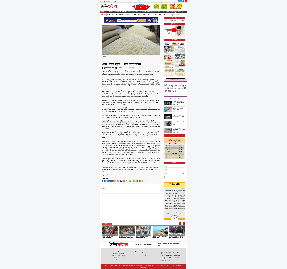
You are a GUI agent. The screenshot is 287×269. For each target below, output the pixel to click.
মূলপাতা (104, 15)
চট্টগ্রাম (108, 15)
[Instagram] (118, 181)
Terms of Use (149, 254)
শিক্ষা (160, 15)
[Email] (129, 181)
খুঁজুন (183, 20)
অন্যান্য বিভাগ (176, 15)
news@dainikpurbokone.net (146, 252)
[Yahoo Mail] (121, 181)
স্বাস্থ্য (121, 259)
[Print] (124, 181)
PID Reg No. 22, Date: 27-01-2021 (145, 256)
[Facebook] (103, 181)
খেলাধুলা (139, 15)
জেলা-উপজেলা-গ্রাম (120, 15)
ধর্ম (171, 15)
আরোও (174, 135)
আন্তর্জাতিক (127, 15)
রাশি (119, 257)
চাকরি (168, 15)
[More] (141, 181)
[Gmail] (132, 181)
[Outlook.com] (138, 181)
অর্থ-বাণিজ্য (134, 15)
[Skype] (127, 181)
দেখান (174, 177)
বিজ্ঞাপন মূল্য (141, 1)
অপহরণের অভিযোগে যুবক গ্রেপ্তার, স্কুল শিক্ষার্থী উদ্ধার (163, 12)
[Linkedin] (109, 181)
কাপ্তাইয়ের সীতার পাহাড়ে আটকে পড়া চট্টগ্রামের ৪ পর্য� (178, 102)
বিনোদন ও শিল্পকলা (147, 15)
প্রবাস (164, 15)
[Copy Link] (135, 181)
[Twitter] (106, 181)
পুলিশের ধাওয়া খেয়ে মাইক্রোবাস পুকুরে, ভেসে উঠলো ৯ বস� (179, 130)
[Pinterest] (112, 181)
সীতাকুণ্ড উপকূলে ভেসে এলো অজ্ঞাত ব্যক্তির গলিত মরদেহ (109, 12)
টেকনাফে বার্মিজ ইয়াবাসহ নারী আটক (137, 12)
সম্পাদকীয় (117, 259)
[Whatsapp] (115, 181)
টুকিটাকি (115, 257)
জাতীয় (113, 15)
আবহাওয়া (114, 255)
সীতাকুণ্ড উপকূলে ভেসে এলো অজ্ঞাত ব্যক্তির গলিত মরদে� (178, 115)
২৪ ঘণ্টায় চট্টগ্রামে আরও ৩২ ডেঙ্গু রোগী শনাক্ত (178, 109)
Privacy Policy (141, 254)
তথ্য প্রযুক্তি (155, 15)
